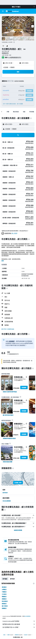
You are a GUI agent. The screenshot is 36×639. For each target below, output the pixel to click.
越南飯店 (4, 603)
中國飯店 (4, 592)
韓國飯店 (4, 596)
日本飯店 (4, 594)
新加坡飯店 (5, 601)
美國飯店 (4, 599)
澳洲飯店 (4, 587)
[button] (34, 7)
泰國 (8, 634)
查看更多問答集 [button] (18, 530)
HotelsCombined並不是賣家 (11, 621)
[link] (10, 391)
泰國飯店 (4, 608)
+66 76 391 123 (6, 55)
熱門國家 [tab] (5, 579)
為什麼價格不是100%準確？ (11, 627)
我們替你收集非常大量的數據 (11, 624)
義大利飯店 (5, 606)
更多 (3, 261)
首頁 (4, 634)
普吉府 (25, 634)
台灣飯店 (4, 589)
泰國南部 (17, 634)
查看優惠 (24, 387)
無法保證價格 (27, 616)
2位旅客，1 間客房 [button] (8, 67)
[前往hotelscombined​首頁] (12, 11)
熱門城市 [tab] (12, 579)
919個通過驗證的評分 (14, 57)
